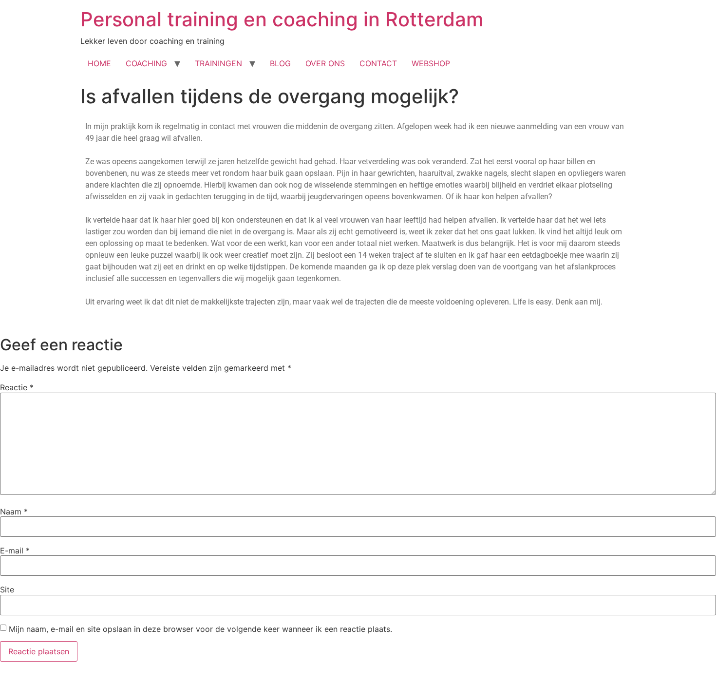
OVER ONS (325, 63)
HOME (99, 63)
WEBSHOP (431, 63)
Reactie (17, 387)
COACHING (146, 63)
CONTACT (378, 63)
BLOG (280, 63)
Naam (14, 511)
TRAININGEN (218, 63)
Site (7, 589)
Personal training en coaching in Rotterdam (281, 19)
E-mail (15, 550)
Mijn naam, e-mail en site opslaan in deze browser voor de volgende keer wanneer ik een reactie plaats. (200, 629)
